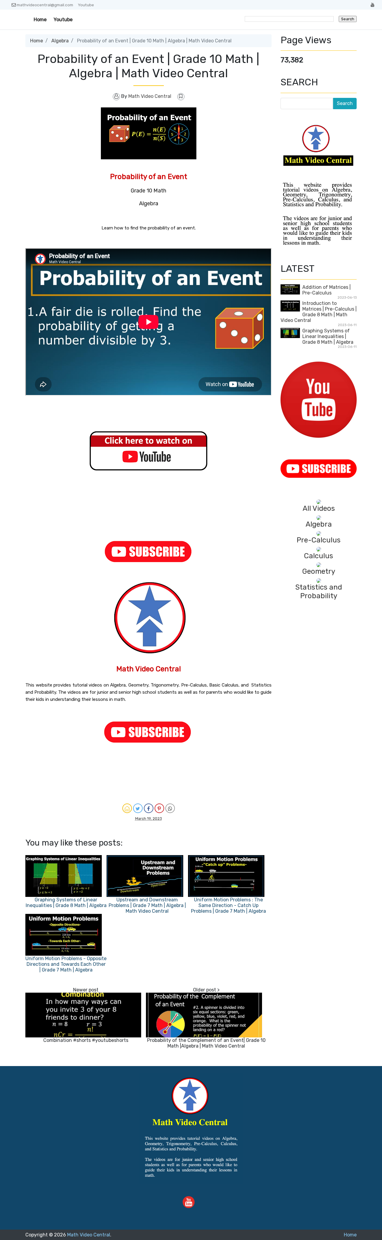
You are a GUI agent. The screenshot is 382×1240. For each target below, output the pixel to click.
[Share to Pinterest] (159, 808)
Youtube (86, 4)
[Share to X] (138, 808)
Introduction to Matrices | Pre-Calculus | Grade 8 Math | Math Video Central (319, 311)
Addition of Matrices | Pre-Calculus (326, 290)
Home (40, 19)
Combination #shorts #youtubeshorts (85, 1040)
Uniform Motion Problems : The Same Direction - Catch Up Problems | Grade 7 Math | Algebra (228, 905)
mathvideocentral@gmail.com (45, 4)
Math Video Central (88, 1235)
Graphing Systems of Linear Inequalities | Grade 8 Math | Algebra (66, 902)
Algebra (60, 41)
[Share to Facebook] (148, 808)
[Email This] (127, 808)
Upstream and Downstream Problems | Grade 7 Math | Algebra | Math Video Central (147, 905)
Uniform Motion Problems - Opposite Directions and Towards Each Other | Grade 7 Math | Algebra (66, 964)
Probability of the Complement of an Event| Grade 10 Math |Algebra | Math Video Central (206, 1043)
